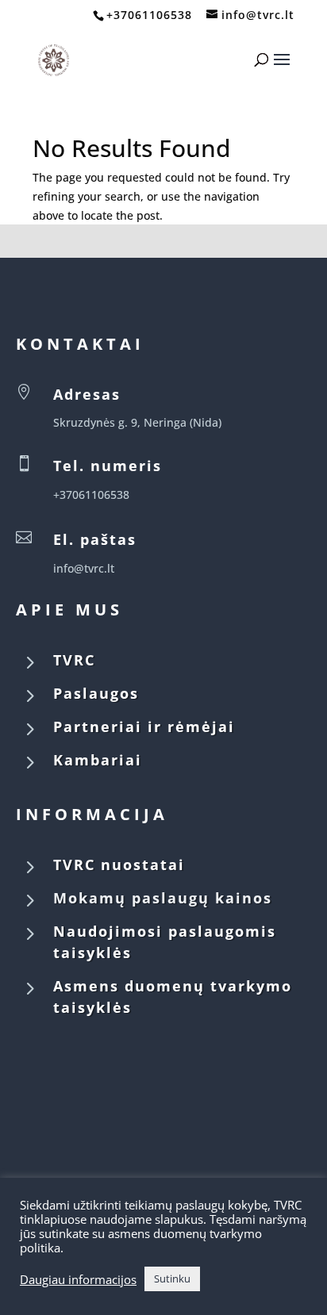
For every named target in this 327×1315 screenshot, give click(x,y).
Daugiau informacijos (78, 1279)
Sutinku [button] (172, 1278)
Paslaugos (96, 693)
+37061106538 (149, 14)
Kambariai (97, 759)
